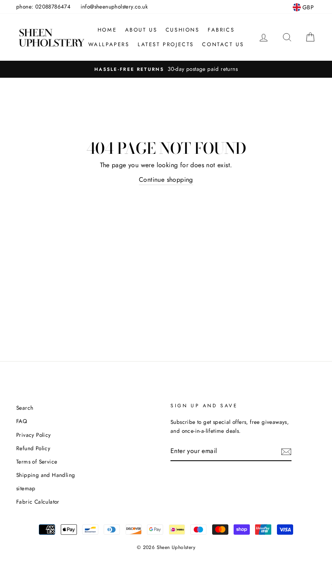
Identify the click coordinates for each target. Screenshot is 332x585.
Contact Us (223, 44)
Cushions (183, 30)
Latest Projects (166, 44)
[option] (166, 69)
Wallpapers (109, 44)
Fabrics (221, 30)
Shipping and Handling (45, 475)
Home (107, 30)
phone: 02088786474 (43, 6)
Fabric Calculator (38, 502)
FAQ (21, 421)
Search (24, 408)
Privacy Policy (33, 435)
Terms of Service (36, 461)
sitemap (26, 488)
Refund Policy (33, 448)
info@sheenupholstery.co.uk (114, 6)
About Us (141, 30)
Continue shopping (166, 179)
